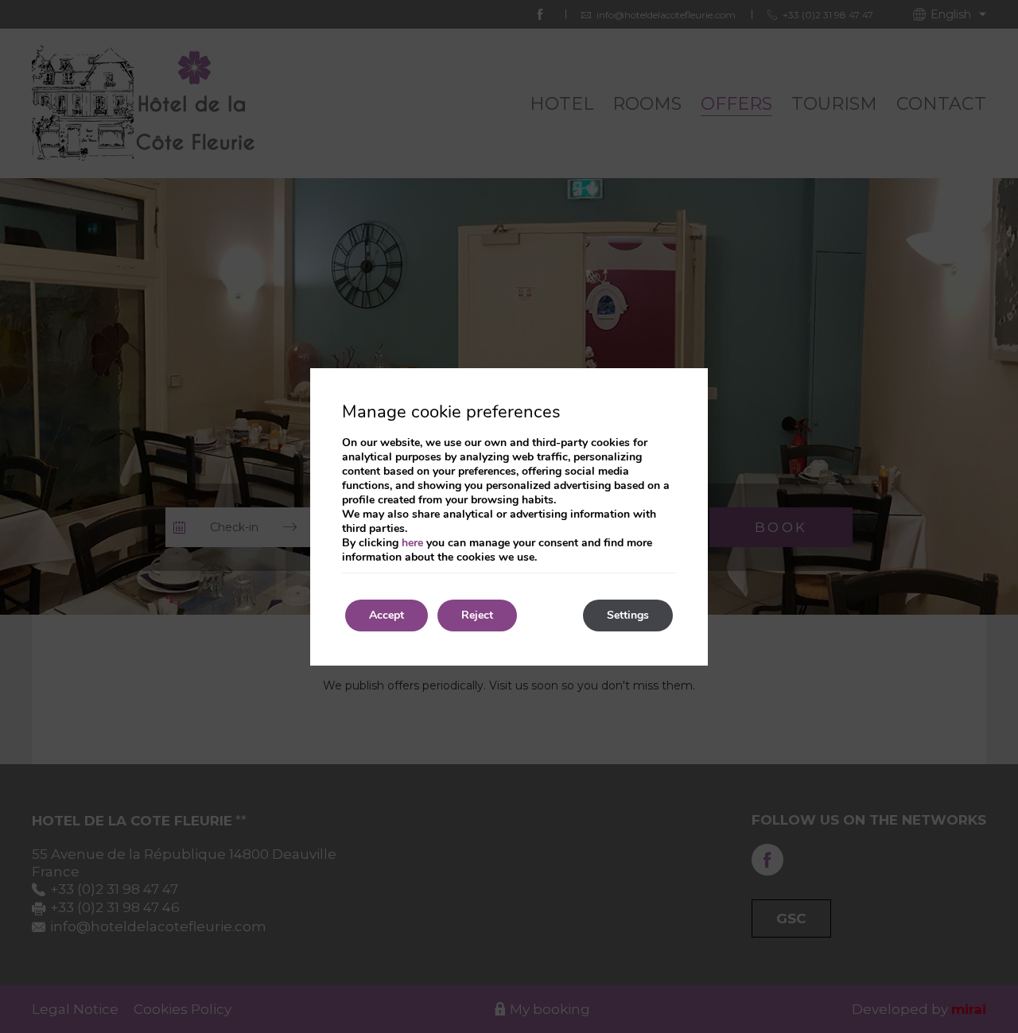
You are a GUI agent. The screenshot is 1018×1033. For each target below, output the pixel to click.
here (412, 542)
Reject (477, 615)
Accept (386, 615)
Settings (628, 615)
